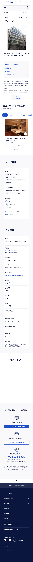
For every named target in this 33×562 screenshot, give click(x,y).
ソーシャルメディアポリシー (10, 553)
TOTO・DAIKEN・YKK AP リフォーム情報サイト (10, 524)
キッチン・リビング (15, 115)
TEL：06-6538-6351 (11, 250)
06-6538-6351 (16, 457)
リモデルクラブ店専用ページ (11, 529)
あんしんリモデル (8, 493)
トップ (3, 485)
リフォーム (9, 485)
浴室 (24, 115)
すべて (4, 115)
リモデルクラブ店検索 (19, 485)
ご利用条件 (6, 546)
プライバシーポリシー (8, 550)
